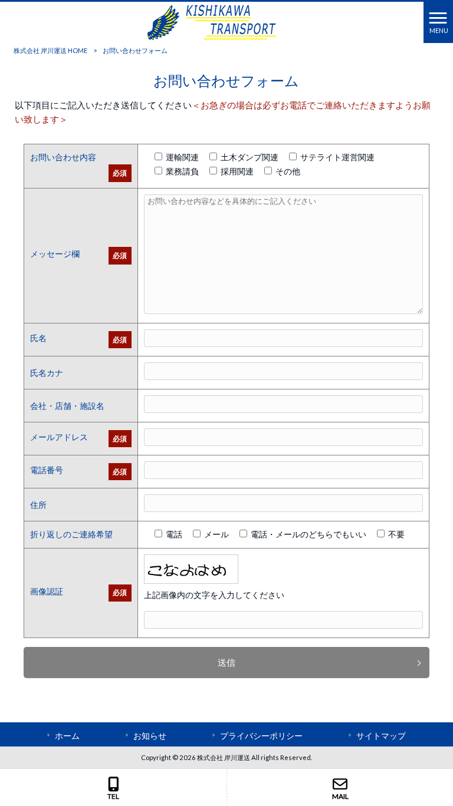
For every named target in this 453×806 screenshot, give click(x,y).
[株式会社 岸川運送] (211, 21)
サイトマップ (381, 736)
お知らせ (149, 736)
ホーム (67, 736)
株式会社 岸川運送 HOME (50, 50)
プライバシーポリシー (261, 736)
